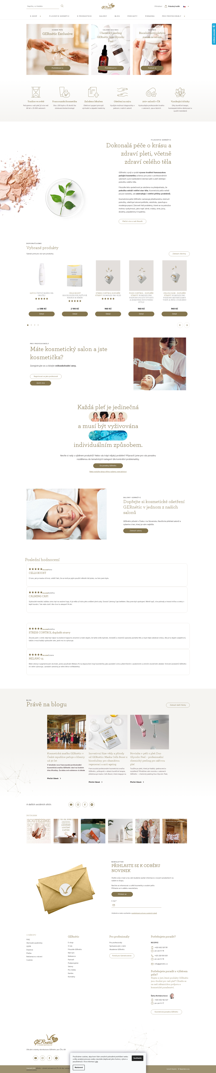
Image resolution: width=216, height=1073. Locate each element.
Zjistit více (41, 383)
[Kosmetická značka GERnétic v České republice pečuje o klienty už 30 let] (66, 732)
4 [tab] (38, 326)
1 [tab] (27, 326)
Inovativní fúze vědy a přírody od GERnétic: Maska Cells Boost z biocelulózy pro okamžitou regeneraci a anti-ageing (108, 759)
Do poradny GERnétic (108, 465)
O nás (70, 946)
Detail (41, 313)
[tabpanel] (41, 289)
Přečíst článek (53, 778)
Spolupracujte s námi (117, 946)
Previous (180, 325)
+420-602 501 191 (161, 947)
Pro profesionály (115, 942)
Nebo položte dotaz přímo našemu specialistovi (108, 471)
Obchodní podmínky (34, 943)
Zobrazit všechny (179, 253)
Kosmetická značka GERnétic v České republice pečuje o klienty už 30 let (66, 757)
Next (187, 325)
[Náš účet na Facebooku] (85, 804)
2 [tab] (31, 326)
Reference (72, 956)
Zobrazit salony (136, 530)
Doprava (29, 949)
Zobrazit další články (178, 705)
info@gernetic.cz (161, 964)
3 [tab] (34, 326)
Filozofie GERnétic (75, 949)
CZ (186, 6)
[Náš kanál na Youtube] (71, 804)
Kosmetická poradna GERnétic (166, 1011)
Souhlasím (137, 1058)
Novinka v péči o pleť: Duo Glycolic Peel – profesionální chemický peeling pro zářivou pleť (147, 759)
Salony (70, 966)
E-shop (70, 942)
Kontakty (71, 976)
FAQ (28, 939)
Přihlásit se (122, 894)
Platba (28, 953)
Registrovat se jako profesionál (46, 376)
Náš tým (71, 953)
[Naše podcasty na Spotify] (91, 804)
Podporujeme (73, 963)
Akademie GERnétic (117, 949)
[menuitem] (36, 16)
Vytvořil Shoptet (171, 1069)
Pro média (72, 970)
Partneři (71, 959)
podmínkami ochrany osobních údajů (144, 913)
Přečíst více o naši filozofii (132, 221)
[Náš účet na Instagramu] (78, 804)
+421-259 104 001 (161, 955)
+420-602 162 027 (161, 1000)
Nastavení (79, 1067)
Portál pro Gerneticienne (121, 955)
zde (96, 1061)
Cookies (29, 960)
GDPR (28, 946)
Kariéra (70, 973)
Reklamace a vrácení (34, 956)
